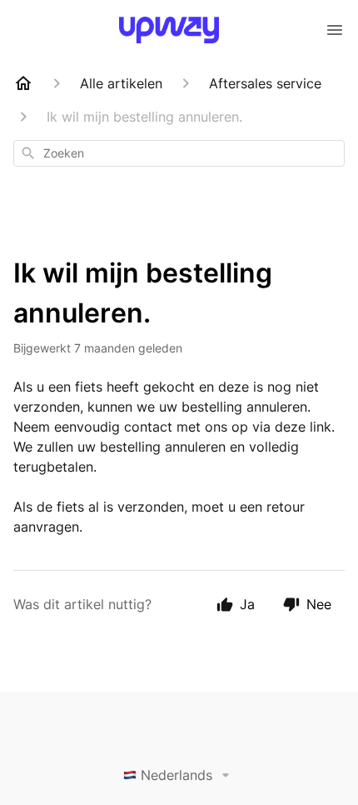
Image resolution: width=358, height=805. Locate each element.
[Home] (23, 83)
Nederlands (176, 775)
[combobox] (179, 153)
